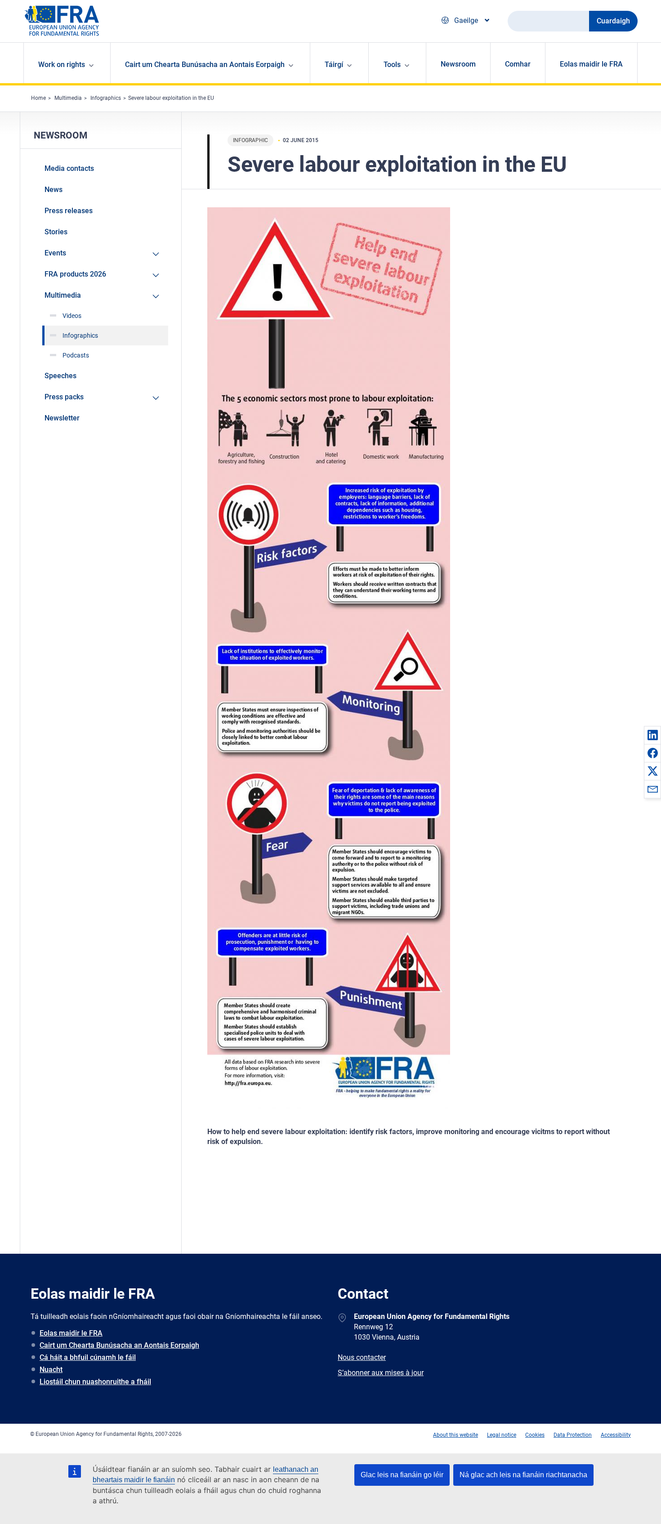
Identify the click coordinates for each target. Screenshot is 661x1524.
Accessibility (616, 1435)
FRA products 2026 (75, 274)
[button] (652, 735)
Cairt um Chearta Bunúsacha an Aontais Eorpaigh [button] (205, 64)
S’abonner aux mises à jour (381, 1372)
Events (55, 253)
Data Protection (573, 1435)
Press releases (69, 210)
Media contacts (69, 168)
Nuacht (51, 1369)
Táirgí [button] (334, 64)
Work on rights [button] (61, 64)
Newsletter (62, 418)
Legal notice (501, 1435)
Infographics (105, 98)
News (54, 189)
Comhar (518, 64)
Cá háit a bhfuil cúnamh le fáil (88, 1357)
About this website (455, 1435)
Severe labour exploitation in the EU (171, 98)
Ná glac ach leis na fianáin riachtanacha (523, 1475)
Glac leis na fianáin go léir (402, 1475)
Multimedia (68, 98)
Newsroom (458, 64)
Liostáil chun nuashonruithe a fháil (95, 1381)
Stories (56, 232)
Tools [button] (392, 64)
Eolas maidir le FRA (591, 64)
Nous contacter (362, 1357)
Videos (72, 315)
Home (38, 98)
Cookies (535, 1435)
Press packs (64, 397)
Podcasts (76, 355)
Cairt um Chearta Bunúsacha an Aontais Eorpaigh (119, 1345)
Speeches (60, 375)
